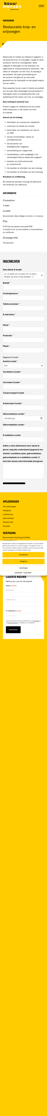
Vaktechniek (8, 20)
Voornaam (10, 590)
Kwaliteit (6, 526)
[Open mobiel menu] (41, 6)
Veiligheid (7, 510)
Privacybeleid (27, 572)
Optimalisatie (8, 518)
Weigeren (23, 561)
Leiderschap (8, 514)
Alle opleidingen (9, 506)
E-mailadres (13, 611)
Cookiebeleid (18, 572)
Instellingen (23, 568)
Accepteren (23, 555)
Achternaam (10, 600)
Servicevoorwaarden (12, 622)
